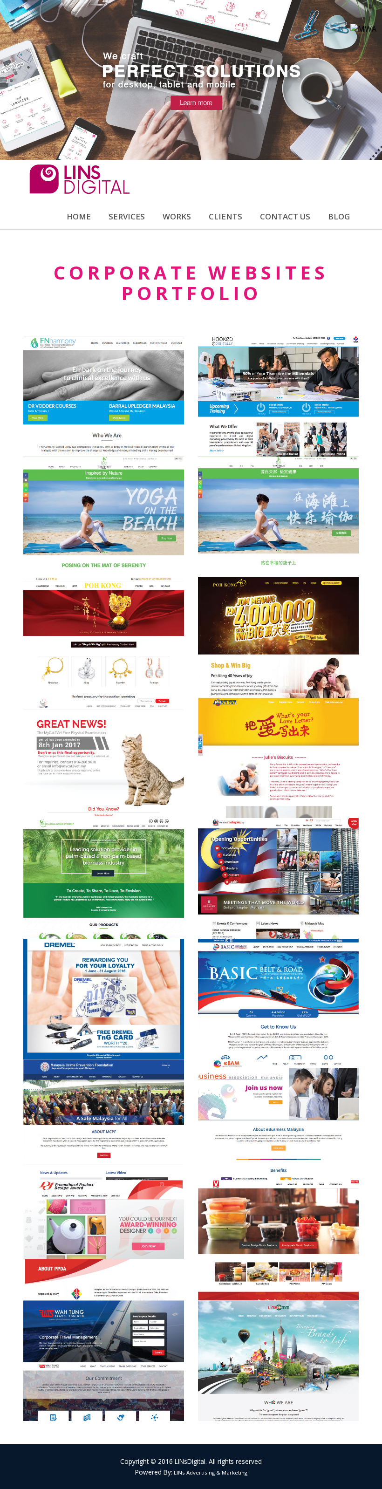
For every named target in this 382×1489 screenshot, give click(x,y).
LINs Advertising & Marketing (209, 1472)
